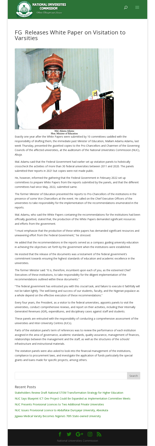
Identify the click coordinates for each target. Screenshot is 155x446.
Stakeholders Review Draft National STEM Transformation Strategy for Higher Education (69, 392)
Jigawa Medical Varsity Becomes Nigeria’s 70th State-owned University (58, 416)
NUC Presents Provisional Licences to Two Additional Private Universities (59, 404)
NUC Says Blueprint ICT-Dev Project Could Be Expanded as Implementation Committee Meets (72, 398)
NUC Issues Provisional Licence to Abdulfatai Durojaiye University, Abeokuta (61, 410)
